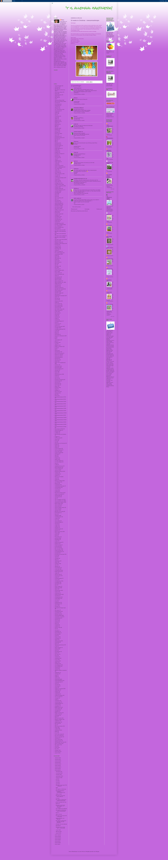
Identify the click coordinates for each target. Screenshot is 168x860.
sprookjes (57, 610)
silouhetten (57, 583)
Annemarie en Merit (78, 107)
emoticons (57, 246)
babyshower (57, 121)
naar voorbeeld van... (59, 500)
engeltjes (57, 247)
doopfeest (57, 216)
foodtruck (57, 268)
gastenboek (57, 278)
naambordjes (57, 495)
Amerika (56, 102)
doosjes (56, 217)
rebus (56, 559)
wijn (55, 724)
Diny (75, 116)
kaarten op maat (58, 354)
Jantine (75, 168)
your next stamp (58, 735)
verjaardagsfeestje (59, 680)
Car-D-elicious (110, 304)
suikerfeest (57, 631)
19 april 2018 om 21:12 (79, 204)
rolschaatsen (57, 567)
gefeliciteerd (57, 283)
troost (56, 659)
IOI (55, 338)
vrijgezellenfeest (58, 703)
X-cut (56, 732)
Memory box (57, 476)
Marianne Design (58, 471)
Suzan (75, 152)
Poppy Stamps (58, 550)
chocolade (57, 172)
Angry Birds (57, 105)
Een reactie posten (77, 206)
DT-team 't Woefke (59, 224)
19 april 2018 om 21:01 (79, 194)
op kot (56, 519)
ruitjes (56, 573)
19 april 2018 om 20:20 (79, 184)
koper (56, 439)
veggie (56, 676)
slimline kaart (57, 590)
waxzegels (57, 710)
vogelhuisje (57, 693)
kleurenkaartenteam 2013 (60, 396)
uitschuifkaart (58, 666)
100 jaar (57, 87)
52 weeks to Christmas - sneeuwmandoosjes (61, 800)
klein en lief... (57, 391)
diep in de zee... (59, 814)
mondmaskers (58, 487)
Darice (56, 195)
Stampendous (58, 611)
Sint (56, 585)
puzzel (56, 555)
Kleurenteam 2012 (59, 428)
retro (56, 564)
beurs (56, 134)
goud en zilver (58, 301)
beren (56, 130)
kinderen (56, 387)
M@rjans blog (110, 268)
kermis (56, 376)
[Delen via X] (89, 82)
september (58, 776)
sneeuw (56, 591)
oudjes (56, 526)
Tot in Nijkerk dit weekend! (61, 808)
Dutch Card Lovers (109, 293)
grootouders (57, 303)
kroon (56, 440)
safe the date (57, 574)
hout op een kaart (58, 326)
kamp (56, 371)
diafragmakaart (58, 204)
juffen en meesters (59, 346)
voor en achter (58, 696)
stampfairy (57, 612)
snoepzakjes (57, 598)
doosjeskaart (57, 219)
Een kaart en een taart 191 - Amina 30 (61, 816)
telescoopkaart (58, 647)
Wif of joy (57, 723)
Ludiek (56, 464)
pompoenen (57, 546)
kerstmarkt (57, 383)
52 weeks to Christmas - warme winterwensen (61, 811)
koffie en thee (58, 437)
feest (56, 256)
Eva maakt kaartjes (59, 252)
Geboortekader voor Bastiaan (60, 819)
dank (56, 193)
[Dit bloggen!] (88, 82)
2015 (56, 838)
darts (56, 196)
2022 (56, 763)
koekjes (56, 436)
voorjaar (56, 698)
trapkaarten (57, 658)
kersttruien (57, 384)
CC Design (57, 168)
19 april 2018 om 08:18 (79, 104)
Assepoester (57, 110)
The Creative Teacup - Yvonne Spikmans (109, 176)
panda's (56, 530)
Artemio (56, 108)
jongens (56, 342)
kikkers (56, 386)
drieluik (56, 221)
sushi (56, 635)
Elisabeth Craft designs (60, 243)
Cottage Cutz (58, 183)
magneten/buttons (59, 465)
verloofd (56, 684)
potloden (57, 552)
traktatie (56, 656)
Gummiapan (57, 306)
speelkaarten (57, 602)
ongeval (56, 518)
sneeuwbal (57, 593)
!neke (75, 97)
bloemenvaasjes (58, 145)
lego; (56, 455)
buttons (56, 156)
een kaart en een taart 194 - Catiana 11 (61, 786)
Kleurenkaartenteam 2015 (60, 401)
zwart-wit (57, 752)
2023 (56, 762)
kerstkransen (57, 380)
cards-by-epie (77, 87)
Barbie (56, 125)
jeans (56, 341)
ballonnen (57, 124)
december (58, 771)
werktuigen (57, 715)
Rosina (75, 141)
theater (56, 648)
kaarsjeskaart (57, 351)
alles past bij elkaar (59, 101)
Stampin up (57, 614)
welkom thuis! (59, 794)
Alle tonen (112, 316)
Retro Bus (112, 251)
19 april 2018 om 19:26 (79, 165)
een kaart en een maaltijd (60, 235)
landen (56, 447)
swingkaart (57, 638)
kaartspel (57, 358)
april (57, 783)
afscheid (56, 97)
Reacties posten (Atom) (82, 210)
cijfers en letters (58, 173)
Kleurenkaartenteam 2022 (60, 417)
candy (56, 163)
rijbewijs (56, 566)
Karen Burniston (58, 374)
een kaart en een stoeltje (60, 237)
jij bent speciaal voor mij (61, 802)
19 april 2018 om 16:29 (79, 137)
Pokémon (57, 543)
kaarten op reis (58, 355)
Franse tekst (57, 272)
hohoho (56, 317)
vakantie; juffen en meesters (61, 670)
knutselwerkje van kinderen (60, 434)
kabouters (57, 359)
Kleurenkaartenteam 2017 (60, 406)
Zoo (56, 748)
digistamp (57, 211)
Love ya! (57, 798)
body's (56, 149)
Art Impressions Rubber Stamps (109, 198)
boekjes (56, 152)
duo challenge (58, 225)
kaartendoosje (58, 357)
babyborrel (57, 120)
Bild (55, 141)
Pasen (56, 532)
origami (56, 524)
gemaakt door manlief (59, 288)
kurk (56, 441)
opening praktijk (58, 522)
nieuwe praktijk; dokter (59, 507)
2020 (56, 767)
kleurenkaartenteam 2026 (60, 426)
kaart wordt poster (59, 353)
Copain (56, 179)
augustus (58, 777)
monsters (57, 488)
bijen (56, 140)
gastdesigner (57, 276)
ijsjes (56, 331)
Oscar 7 (57, 812)
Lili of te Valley (58, 461)
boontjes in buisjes (59, 153)
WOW (56, 731)
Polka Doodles (58, 544)
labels (56, 445)
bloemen (56, 144)
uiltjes (56, 662)
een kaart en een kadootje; (60, 233)
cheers (56, 169)
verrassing (57, 685)
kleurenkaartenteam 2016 (60, 403)
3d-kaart (57, 88)
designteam (57, 201)
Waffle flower (58, 707)
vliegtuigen (57, 689)
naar (56, 498)
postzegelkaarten (58, 551)
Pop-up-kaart (58, 548)
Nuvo (56, 514)
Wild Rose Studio (58, 726)
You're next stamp (58, 734)
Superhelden (57, 632)
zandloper (57, 738)
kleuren (56, 395)
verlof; (56, 683)
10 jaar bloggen (58, 85)
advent (56, 93)
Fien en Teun (57, 262)
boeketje (56, 150)
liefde (56, 459)
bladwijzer (57, 142)
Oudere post (99, 209)
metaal (56, 479)
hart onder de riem (59, 309)
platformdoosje (58, 542)
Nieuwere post (74, 209)
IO (55, 337)
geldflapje (57, 284)
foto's (56, 271)
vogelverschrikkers (59, 695)
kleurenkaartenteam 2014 (60, 399)
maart (57, 829)
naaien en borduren (59, 494)
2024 (56, 760)
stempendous (58, 618)
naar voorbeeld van (59, 499)
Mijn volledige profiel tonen (60, 67)
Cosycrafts (57, 181)
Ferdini (56, 259)
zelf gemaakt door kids (60, 742)
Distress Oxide (58, 213)
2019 (56, 768)
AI (55, 98)
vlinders (56, 691)
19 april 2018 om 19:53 (79, 174)
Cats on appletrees (59, 167)
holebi (56, 318)
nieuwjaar (57, 510)
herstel (56, 314)
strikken (56, 626)
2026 (56, 757)
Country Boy (112, 240)
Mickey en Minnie (58, 480)
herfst (56, 311)
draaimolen (57, 220)
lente (56, 456)
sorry (56, 601)
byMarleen (109, 214)
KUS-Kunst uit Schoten (60, 443)
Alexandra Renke (58, 100)
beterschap (57, 133)
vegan (56, 675)
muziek (56, 491)
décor (56, 199)
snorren (56, 599)
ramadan (56, 558)
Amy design (57, 104)
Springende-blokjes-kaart (60, 607)
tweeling (56, 660)
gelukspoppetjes (58, 287)
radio (56, 556)
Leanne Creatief (58, 452)
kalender (56, 370)
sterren (56, 620)
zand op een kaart (58, 736)
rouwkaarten (57, 570)
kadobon (57, 364)
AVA (56, 114)
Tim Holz (56, 654)
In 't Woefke (109, 225)
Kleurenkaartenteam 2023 (60, 419)
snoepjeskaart (58, 597)
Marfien (75, 188)
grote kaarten (57, 305)
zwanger (56, 750)
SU (55, 628)
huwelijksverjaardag (59, 329)
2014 (56, 839)
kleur (56, 394)
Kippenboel (58, 825)
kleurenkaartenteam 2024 (60, 422)
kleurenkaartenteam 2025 (60, 424)
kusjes (56, 444)
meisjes (56, 475)
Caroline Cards (110, 258)
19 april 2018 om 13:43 (79, 120)
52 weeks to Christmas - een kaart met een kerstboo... (61, 821)
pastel (56, 534)
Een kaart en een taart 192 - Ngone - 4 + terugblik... (60, 806)
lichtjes (56, 457)
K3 (55, 349)
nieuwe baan (57, 506)
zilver (56, 746)
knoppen (57, 431)
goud (56, 299)
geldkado (57, 286)
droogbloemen (58, 223)
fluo (56, 267)
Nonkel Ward (57, 512)
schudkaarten (58, 581)
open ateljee (57, 520)
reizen (56, 562)
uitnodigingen (58, 664)
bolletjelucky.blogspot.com (80, 178)
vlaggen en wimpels (59, 688)
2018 (56, 770)
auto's (56, 113)
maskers (56, 472)
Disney (56, 212)
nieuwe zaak (57, 508)
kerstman (57, 382)
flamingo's (57, 266)
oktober (58, 774)
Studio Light (57, 627)
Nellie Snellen (58, 503)
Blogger (97, 851)
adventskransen (58, 94)
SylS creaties (77, 198)
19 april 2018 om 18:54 (79, 157)
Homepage (87, 209)
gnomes (56, 298)
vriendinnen (57, 700)
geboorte (57, 279)
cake (56, 159)
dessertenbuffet (58, 203)
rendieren (57, 563)
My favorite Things (59, 492)
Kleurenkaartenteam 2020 (61, 412)
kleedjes (56, 390)
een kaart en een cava (59, 229)
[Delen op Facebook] (90, 82)
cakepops (57, 160)
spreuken (57, 606)
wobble (56, 728)
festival (56, 260)
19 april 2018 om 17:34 (79, 148)
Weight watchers (58, 712)
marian (75, 123)
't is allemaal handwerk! (89, 8)
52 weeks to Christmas (60, 89)
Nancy (62, 19)
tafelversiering (58, 640)
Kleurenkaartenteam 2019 (60, 410)
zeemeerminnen (58, 740)
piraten (56, 540)
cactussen (57, 157)
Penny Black (57, 536)
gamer (56, 275)
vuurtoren (57, 704)
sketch (56, 589)
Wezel (56, 716)
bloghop (56, 146)
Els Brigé (57, 244)
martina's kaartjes (77, 131)
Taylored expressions (59, 644)
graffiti (56, 302)
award (56, 117)
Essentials (57, 248)
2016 (56, 836)
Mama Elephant (58, 467)
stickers (56, 622)
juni (57, 780)
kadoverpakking (58, 368)
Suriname (57, 634)
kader (56, 361)
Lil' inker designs (58, 460)
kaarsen (56, 350)
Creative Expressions (59, 189)
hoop (56, 322)
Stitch (56, 623)
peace (56, 535)
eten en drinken (58, 251)
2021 (56, 765)
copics (56, 180)
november (58, 773)
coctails (56, 175)
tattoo (56, 643)
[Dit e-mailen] (86, 82)
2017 (56, 834)
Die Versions (57, 207)
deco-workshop (58, 197)
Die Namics (57, 205)
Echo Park (57, 228)
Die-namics (57, 208)
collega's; (57, 176)
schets (56, 577)
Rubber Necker (58, 571)
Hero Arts (57, 313)
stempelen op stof (59, 616)
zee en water (57, 739)
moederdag (57, 484)
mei (57, 782)
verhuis (56, 677)
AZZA (56, 118)
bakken (56, 122)
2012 (56, 842)
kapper (56, 372)
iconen (56, 330)
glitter (56, 296)
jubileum (56, 345)
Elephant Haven (58, 242)
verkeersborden (58, 681)
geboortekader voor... (59, 282)
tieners (56, 652)
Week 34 (112, 260)
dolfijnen (57, 215)
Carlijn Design (58, 165)
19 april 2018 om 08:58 (79, 112)
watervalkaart (57, 708)
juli (56, 779)
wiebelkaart (57, 720)
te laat (56, 646)
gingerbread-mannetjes (60, 295)
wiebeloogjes (57, 722)
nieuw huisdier (58, 504)
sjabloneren (57, 587)
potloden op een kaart (59, 554)
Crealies (56, 187)
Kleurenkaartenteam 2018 (60, 408)
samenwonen (57, 575)
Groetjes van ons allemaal (61, 824)
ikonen (56, 333)
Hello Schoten (58, 310)
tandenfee (57, 642)
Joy (55, 343)
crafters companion (59, 185)
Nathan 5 (58, 803)
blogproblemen (58, 148)
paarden (56, 527)
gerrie (75, 161)
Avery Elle (57, 116)
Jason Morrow (82, 851)
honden (56, 319)
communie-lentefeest (59, 177)
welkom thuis (57, 714)
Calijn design (57, 161)
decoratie (57, 200)
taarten (56, 639)
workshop (57, 730)
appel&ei (56, 106)
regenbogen (57, 560)
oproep (56, 523)
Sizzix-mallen (57, 586)
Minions (56, 483)
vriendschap (57, 702)
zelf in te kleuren (58, 743)
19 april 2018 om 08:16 (79, 94)
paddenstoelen (58, 528)
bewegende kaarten (59, 137)
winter (56, 727)
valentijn (56, 673)
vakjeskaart (57, 672)
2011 (56, 844)
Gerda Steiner (58, 290)
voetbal (56, 692)
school (56, 579)
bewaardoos (57, 136)
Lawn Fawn (57, 451)
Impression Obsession (59, 335)
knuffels (56, 432)
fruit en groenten (58, 274)
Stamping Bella (58, 615)
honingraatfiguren (58, 321)
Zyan (57, 787)
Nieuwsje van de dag (59, 511)
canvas (56, 164)
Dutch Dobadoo (58, 227)
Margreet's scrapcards (109, 151)
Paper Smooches (58, 531)
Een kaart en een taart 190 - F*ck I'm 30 (60, 828)
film (55, 264)
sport (56, 605)
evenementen (57, 254)
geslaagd (57, 291)
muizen (56, 490)
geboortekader (58, 280)
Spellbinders (57, 603)
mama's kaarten (58, 468)
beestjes (56, 128)
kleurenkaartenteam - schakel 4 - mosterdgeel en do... (60, 791)
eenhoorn (57, 240)
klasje (56, 388)
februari (57, 831)
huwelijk (56, 327)
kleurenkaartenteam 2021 (60, 415)
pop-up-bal (57, 547)
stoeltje (56, 624)
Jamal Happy (57, 339)
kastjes (56, 375)
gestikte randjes (58, 292)
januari (57, 833)
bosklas (56, 155)
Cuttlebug (57, 192)
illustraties (57, 334)
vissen (56, 687)
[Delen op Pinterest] (91, 82)
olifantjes (57, 515)
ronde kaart (57, 569)
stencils (56, 619)
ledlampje (57, 453)
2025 (56, 759)
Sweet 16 (57, 636)
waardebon (57, 706)
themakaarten (58, 651)
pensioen (57, 538)
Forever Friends (58, 270)
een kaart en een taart (59, 239)
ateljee (56, 112)
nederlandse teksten (59, 502)
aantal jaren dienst (59, 92)
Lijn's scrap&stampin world (110, 126)
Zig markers (57, 744)
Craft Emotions (58, 184)
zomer (56, 747)
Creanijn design (58, 188)
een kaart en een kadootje (60, 231)
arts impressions (58, 109)
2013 (56, 841)
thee (56, 650)
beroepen (57, 132)
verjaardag (57, 679)
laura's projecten (58, 449)
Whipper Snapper (58, 719)
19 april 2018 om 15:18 (79, 128)
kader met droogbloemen (60, 362)
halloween (57, 307)
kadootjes (57, 367)
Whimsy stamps (58, 718)
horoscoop (57, 323)
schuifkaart (57, 582)
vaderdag (57, 667)
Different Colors (58, 209)
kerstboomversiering (59, 379)
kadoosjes (57, 366)
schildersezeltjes (58, 578)
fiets (56, 263)
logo (56, 463)
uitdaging (57, 663)
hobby (56, 315)
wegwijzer (57, 711)
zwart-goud (57, 751)
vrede (56, 699)
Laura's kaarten (58, 448)
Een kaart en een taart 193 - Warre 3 (60, 796)
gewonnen (57, 294)
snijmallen (57, 595)
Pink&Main (57, 539)
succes (56, 630)
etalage (56, 250)
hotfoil (56, 325)
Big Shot (57, 138)
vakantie (56, 668)
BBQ (56, 126)
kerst (56, 378)
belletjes (56, 129)
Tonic (56, 655)
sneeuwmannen (58, 594)
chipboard (57, 171)
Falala (56, 255)
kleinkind (56, 392)
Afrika (56, 96)
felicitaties (57, 258)
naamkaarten (57, 496)
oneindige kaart (58, 516)
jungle (56, 347)
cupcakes (57, 191)
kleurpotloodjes (58, 430)
